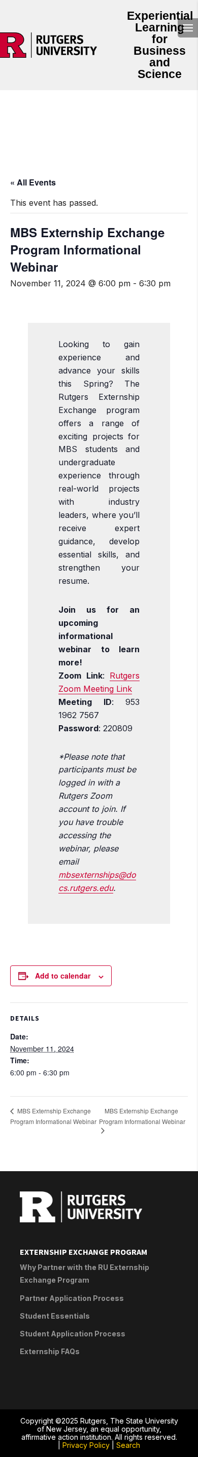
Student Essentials (55, 1316)
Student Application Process (72, 1333)
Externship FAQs (50, 1351)
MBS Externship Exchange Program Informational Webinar (53, 1116)
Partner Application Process (72, 1298)
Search (128, 1445)
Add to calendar (62, 975)
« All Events (33, 182)
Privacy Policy (86, 1445)
